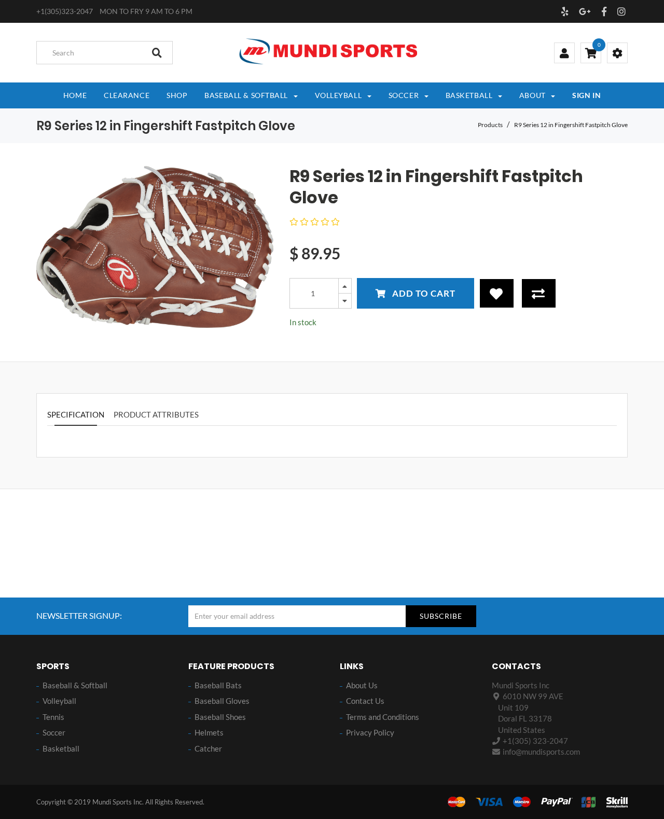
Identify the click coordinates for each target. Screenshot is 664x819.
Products (490, 125)
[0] (590, 54)
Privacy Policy (370, 732)
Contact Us (365, 700)
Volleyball (59, 700)
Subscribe (441, 616)
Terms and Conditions (382, 716)
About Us (362, 685)
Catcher (208, 748)
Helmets (209, 732)
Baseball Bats (218, 685)
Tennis (53, 716)
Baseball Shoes (220, 716)
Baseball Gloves (222, 700)
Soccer (54, 732)
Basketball (61, 748)
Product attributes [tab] (156, 414)
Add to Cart (422, 293)
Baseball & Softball (75, 685)
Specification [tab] (75, 414)
